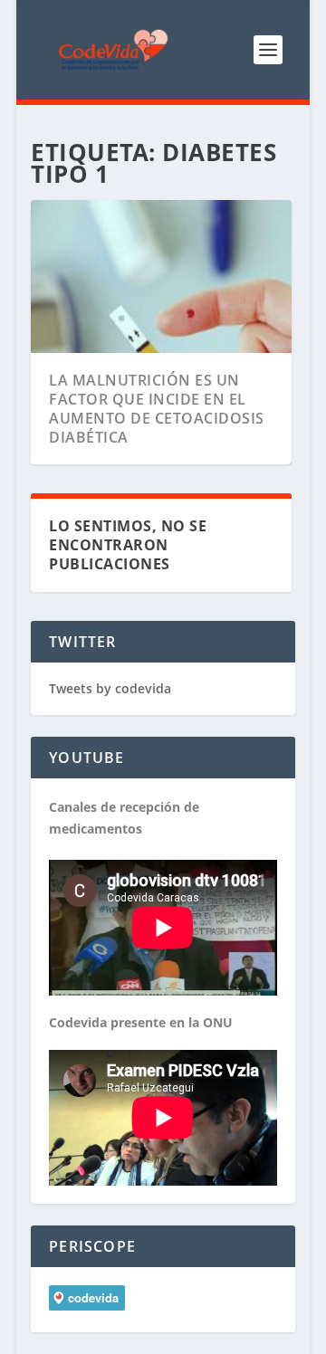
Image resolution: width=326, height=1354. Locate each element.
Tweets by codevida (110, 688)
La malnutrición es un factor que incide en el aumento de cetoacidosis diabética (156, 408)
